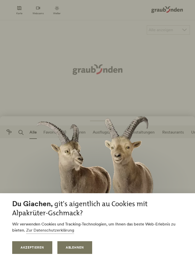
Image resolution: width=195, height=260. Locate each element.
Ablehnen (75, 247)
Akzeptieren (32, 247)
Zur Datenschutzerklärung (50, 230)
